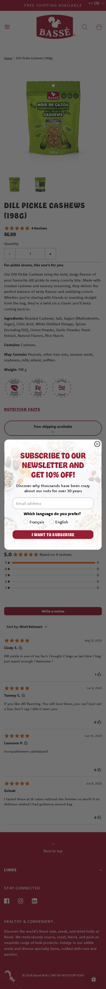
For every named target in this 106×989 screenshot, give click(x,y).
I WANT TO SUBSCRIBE (53, 534)
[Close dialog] (97, 444)
